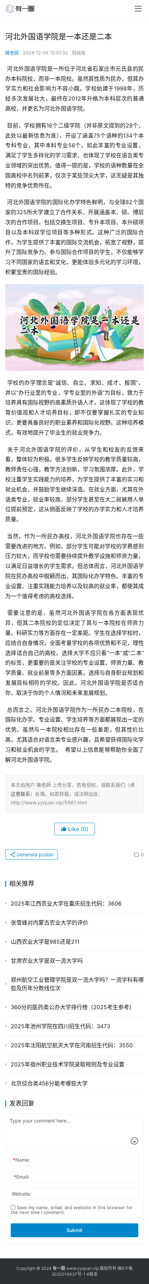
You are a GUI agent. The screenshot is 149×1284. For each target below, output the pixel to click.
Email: (21, 1177)
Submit (74, 1230)
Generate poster (34, 854)
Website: (21, 1194)
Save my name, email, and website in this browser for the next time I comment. (72, 1210)
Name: (21, 1160)
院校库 (79, 52)
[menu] (138, 8)
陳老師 (12, 52)
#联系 (92, 1274)
